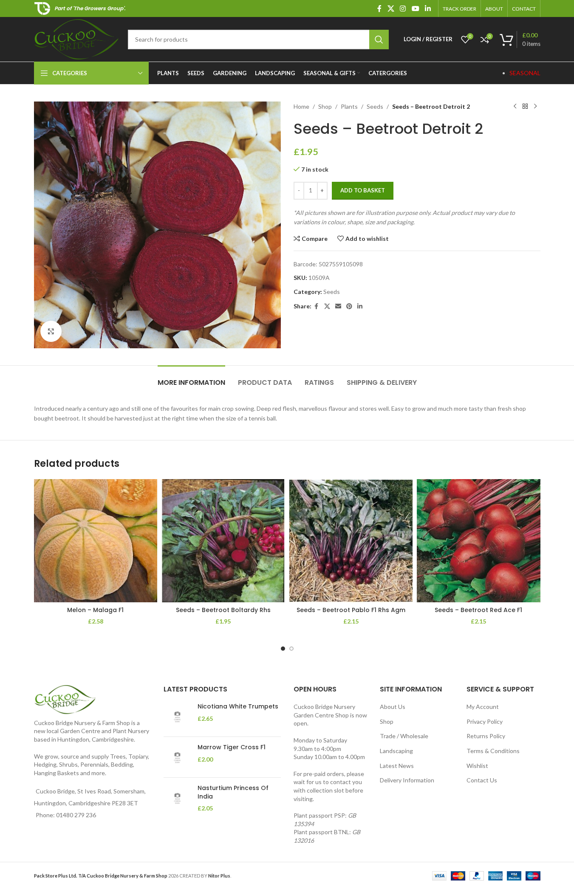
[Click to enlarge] (51, 331)
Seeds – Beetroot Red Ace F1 (478, 610)
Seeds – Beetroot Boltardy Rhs (223, 610)
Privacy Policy (485, 721)
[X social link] (391, 8)
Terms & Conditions (493, 750)
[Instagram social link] (403, 8)
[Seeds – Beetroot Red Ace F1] (478, 541)
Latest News (397, 765)
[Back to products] (525, 107)
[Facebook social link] (379, 8)
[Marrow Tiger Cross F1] (177, 757)
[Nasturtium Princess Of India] (177, 798)
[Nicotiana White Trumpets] (177, 716)
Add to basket (362, 190)
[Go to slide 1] (283, 648)
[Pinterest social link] (349, 306)
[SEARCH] (379, 39)
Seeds (375, 106)
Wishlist (477, 765)
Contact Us (482, 780)
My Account (483, 706)
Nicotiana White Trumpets (238, 707)
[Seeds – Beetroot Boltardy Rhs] (223, 541)
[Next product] (535, 107)
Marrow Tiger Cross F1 (232, 747)
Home (301, 106)
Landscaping (396, 750)
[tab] (191, 378)
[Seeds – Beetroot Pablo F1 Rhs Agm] (351, 541)
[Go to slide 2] (291, 648)
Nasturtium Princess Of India (233, 792)
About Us (392, 706)
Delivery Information (407, 780)
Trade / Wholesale (404, 735)
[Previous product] (515, 107)
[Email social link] (338, 306)
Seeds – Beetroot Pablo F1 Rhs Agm (351, 610)
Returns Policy (486, 735)
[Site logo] (76, 38)
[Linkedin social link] (427, 8)
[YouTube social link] (415, 8)
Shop (325, 106)
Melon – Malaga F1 (95, 610)
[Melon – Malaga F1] (96, 541)
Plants (349, 106)
